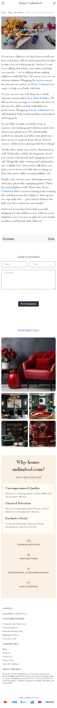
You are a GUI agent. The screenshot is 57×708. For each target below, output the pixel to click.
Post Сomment (28, 304)
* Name (6, 264)
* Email (35, 264)
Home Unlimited (40, 84)
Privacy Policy (8, 660)
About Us (7, 653)
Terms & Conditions (11, 664)
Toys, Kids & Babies (38, 98)
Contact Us (7, 657)
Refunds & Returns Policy (13, 631)
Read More (19, 13)
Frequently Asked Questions (14, 624)
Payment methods (10, 628)
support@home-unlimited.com (15, 614)
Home (3, 13)
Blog (10, 13)
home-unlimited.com (42, 110)
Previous (8, 238)
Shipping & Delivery (11, 635)
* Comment (8, 272)
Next (51, 238)
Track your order (9, 639)
